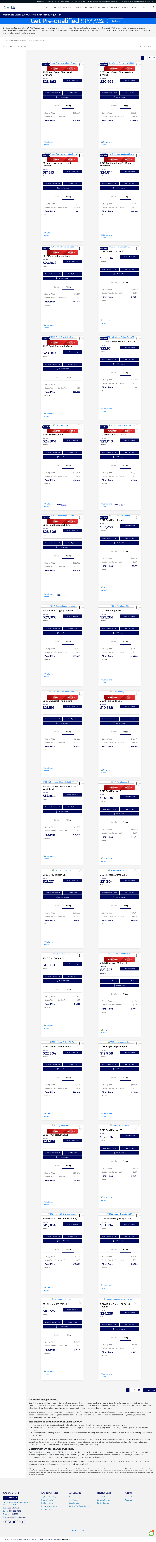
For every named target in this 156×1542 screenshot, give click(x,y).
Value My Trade (72, 93)
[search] (153, 7)
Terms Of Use (27, 1539)
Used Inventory (74, 1503)
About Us (128, 1500)
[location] (88, 1)
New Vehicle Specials (49, 1506)
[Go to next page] (149, 58)
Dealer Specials (47, 1503)
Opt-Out (58, 1539)
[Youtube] (14, 1522)
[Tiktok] (19, 1522)
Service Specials (103, 1503)
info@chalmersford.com (17, 1517)
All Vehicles (75, 1493)
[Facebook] (5, 1522)
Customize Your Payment (52, 93)
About (128, 1493)
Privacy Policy (17, 1539)
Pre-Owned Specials (48, 1509)
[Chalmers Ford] (12, 7)
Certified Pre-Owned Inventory (80, 1506)
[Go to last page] (153, 58)
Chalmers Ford (7, 1539)
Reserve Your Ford (47, 1500)
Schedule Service (103, 1500)
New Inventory (74, 1497)
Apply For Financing (48, 1497)
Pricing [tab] (68, 106)
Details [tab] (56, 106)
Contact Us (12, 1498)
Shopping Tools (49, 1493)
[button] (62, 97)
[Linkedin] (23, 1522)
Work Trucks (73, 1500)
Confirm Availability (72, 80)
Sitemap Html (42, 1539)
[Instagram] (10, 1522)
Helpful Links (104, 1493)
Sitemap (34, 1539)
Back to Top (150, 1390)
